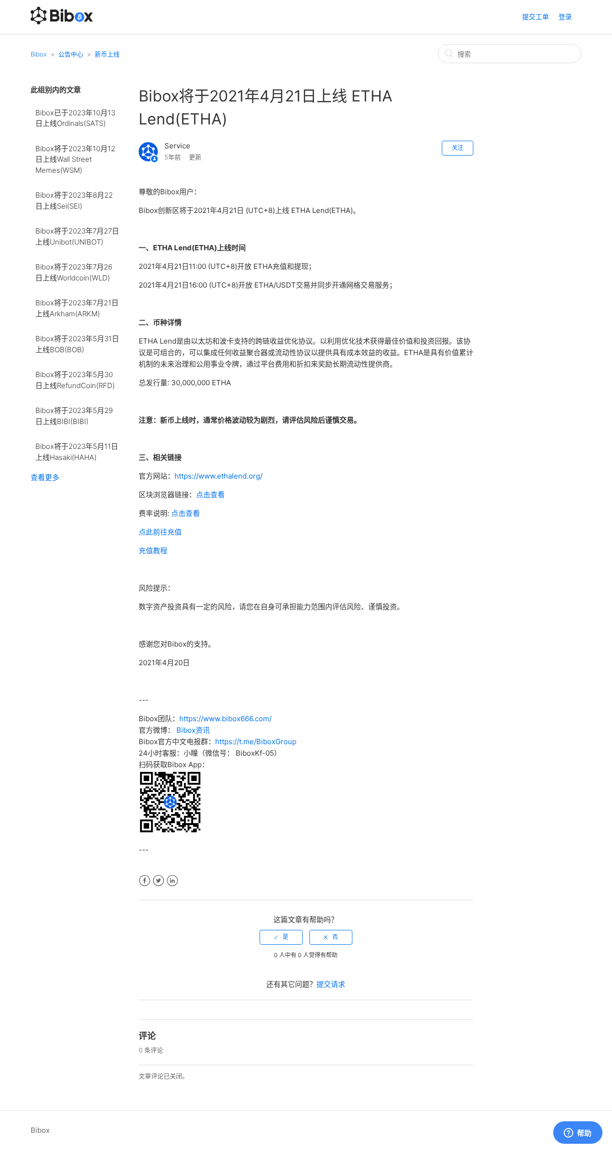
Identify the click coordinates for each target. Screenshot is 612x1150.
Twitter (158, 881)
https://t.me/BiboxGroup (255, 741)
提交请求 (331, 984)
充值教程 (153, 550)
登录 (565, 16)
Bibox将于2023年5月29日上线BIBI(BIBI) (74, 416)
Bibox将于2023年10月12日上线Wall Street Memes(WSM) (75, 159)
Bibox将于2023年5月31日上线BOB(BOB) (77, 344)
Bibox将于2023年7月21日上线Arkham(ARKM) (77, 308)
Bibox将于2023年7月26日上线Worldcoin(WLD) (73, 272)
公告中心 (70, 54)
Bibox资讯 (193, 730)
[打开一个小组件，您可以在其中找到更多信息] (577, 1133)
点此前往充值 (160, 531)
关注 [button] (457, 147)
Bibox (39, 54)
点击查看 (210, 494)
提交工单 (535, 16)
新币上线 (107, 54)
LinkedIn (172, 881)
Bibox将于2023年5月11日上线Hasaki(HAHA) (76, 452)
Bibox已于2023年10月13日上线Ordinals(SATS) (75, 118)
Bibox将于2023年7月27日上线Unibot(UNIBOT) (77, 236)
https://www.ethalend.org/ (218, 475)
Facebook (145, 881)
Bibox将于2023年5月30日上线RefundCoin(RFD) (75, 380)
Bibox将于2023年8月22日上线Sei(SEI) (74, 200)
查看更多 (45, 477)
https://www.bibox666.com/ (225, 718)
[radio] (281, 937)
